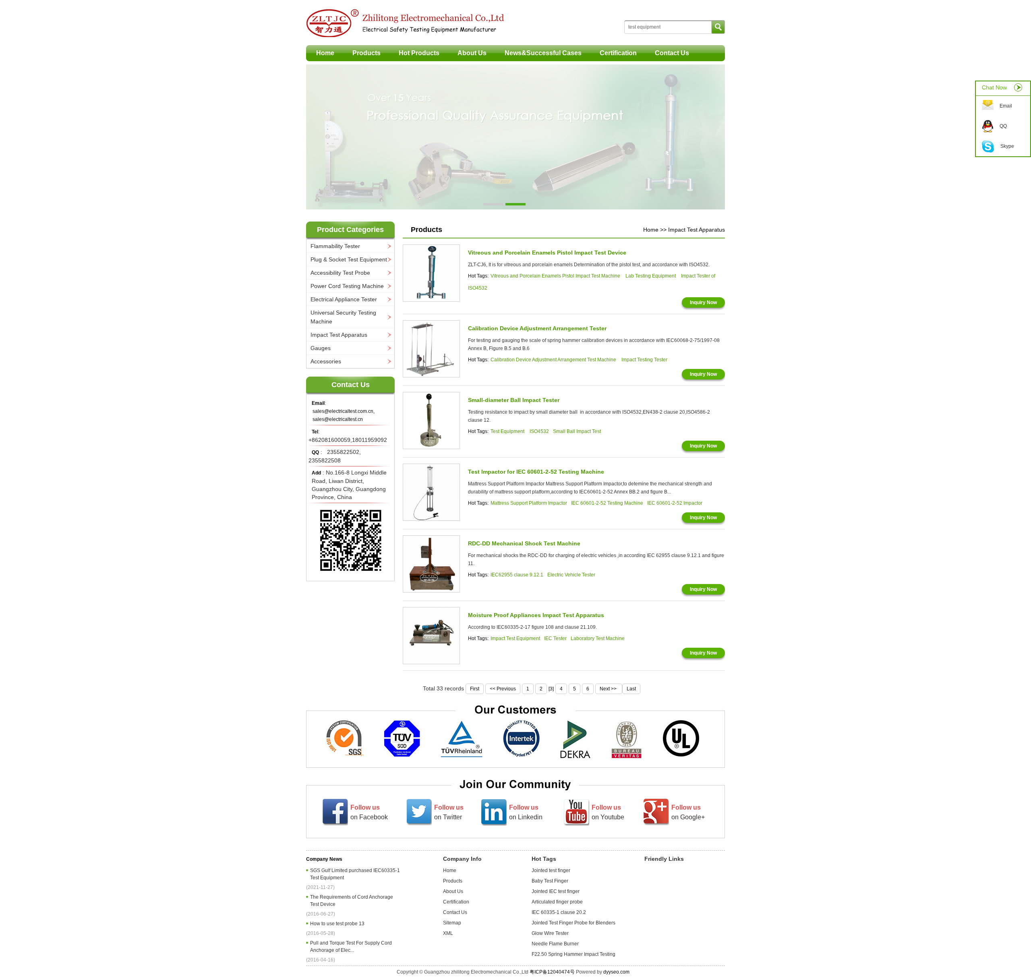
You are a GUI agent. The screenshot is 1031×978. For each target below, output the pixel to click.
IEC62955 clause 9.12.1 (517, 575)
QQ (1003, 126)
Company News (324, 859)
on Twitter (449, 812)
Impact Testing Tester (644, 360)
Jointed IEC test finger (556, 891)
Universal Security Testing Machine (343, 317)
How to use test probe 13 (338, 923)
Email (1006, 106)
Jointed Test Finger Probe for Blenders (573, 923)
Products (366, 53)
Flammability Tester (335, 246)
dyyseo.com (616, 972)
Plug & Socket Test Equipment (349, 259)
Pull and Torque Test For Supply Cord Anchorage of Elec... (351, 946)
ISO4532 (539, 431)
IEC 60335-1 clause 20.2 (559, 912)
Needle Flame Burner (555, 944)
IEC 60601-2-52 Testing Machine (607, 503)
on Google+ (688, 812)
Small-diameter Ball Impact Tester (513, 400)
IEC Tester (555, 638)
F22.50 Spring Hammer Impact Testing (573, 954)
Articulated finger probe (557, 902)
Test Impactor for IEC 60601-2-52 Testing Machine (536, 471)
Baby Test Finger (550, 881)
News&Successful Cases (543, 53)
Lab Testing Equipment (650, 276)
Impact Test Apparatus (339, 335)
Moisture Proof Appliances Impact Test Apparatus (536, 615)
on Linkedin (525, 812)
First (474, 689)
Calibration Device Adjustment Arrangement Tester (537, 328)
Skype (1007, 146)
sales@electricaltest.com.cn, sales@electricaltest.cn (344, 415)
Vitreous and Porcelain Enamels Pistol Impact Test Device (547, 252)
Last (631, 689)
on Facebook (369, 812)
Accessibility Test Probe (340, 272)
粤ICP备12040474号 (552, 972)
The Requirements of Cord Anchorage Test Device (351, 900)
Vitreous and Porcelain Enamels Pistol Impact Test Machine (556, 276)
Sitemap (452, 923)
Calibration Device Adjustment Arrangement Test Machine (554, 360)
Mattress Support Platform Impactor (529, 503)
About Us (472, 53)
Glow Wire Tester (550, 933)
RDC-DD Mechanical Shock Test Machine (524, 543)
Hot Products (419, 53)
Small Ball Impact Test (577, 431)
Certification (618, 53)
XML (448, 933)
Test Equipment (508, 431)
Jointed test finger (551, 870)
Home (325, 53)
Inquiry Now (703, 302)
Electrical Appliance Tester (344, 299)
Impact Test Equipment (515, 638)
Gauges (321, 348)
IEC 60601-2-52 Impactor (674, 503)
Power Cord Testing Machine (347, 286)
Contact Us (672, 53)
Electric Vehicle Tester (571, 575)
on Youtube (608, 812)
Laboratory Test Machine (598, 638)
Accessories (326, 361)
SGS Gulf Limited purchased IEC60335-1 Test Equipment (355, 874)
